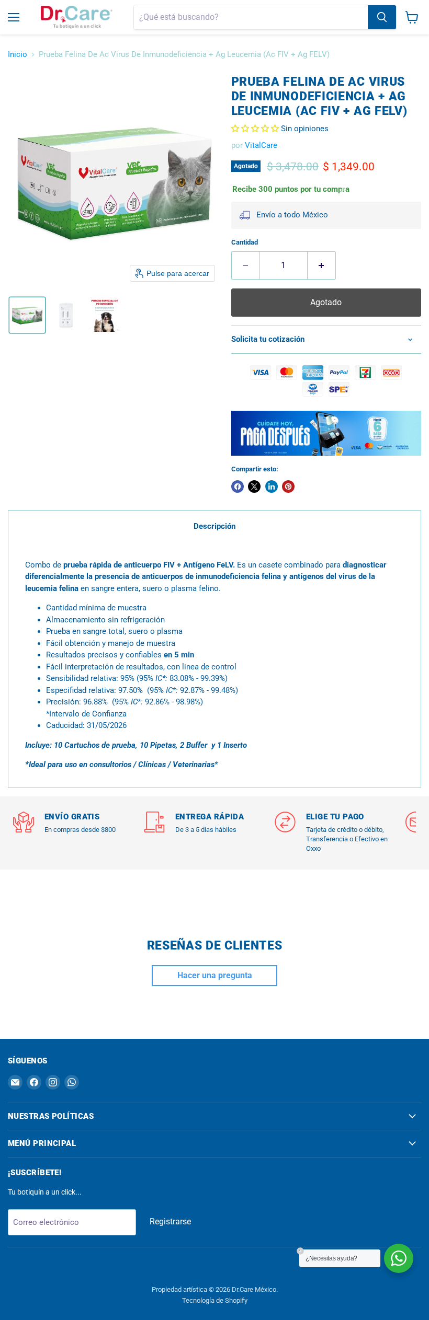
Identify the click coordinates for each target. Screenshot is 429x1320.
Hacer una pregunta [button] (214, 975)
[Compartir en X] (254, 486)
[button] (27, 315)
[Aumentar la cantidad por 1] (322, 265)
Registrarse (170, 1221)
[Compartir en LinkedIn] (271, 486)
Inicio (17, 54)
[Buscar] (382, 17)
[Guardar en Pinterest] (288, 486)
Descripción (214, 526)
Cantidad (244, 242)
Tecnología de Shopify (214, 1300)
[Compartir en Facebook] (237, 486)
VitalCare (261, 145)
